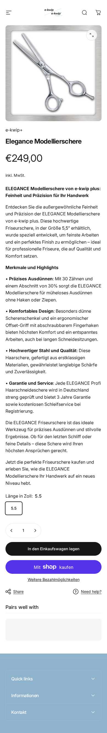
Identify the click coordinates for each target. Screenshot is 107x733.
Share (18, 591)
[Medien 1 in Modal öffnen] (91, 35)
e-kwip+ (14, 130)
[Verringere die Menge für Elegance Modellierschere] (11, 530)
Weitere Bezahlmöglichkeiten (54, 579)
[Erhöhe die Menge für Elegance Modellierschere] (35, 530)
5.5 (13, 508)
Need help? (91, 591)
